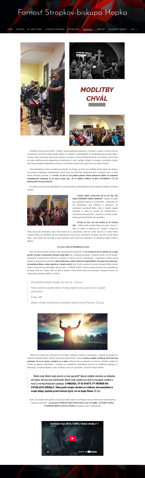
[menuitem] (10, 29)
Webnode (121, 470)
